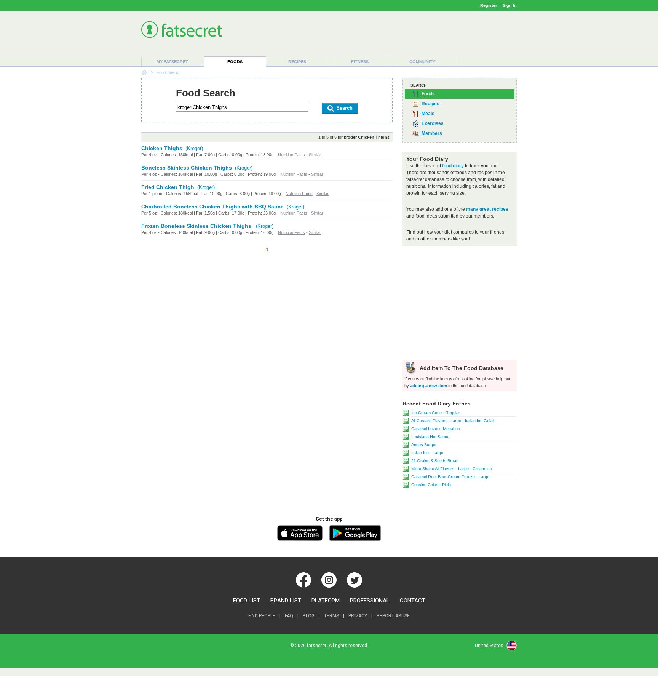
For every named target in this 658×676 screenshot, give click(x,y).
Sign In (510, 5)
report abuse (393, 615)
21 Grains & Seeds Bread (434, 460)
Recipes (297, 61)
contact (412, 600)
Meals (428, 113)
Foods (235, 61)
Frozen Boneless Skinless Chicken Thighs (197, 226)
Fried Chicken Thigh (167, 187)
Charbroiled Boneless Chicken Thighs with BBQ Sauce (212, 206)
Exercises (433, 123)
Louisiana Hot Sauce (430, 436)
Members (432, 133)
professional (370, 600)
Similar (315, 154)
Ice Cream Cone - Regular (435, 412)
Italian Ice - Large (427, 452)
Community (422, 61)
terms (331, 615)
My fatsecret (172, 61)
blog (309, 615)
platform (325, 600)
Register (488, 5)
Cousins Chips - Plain (431, 484)
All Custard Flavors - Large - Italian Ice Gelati (452, 420)
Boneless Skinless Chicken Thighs (186, 168)
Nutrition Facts (291, 154)
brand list (285, 600)
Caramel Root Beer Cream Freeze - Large (450, 476)
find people (261, 615)
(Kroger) (194, 148)
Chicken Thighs (161, 148)
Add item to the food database (460, 368)
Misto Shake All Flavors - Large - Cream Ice (451, 468)
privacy (357, 615)
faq (289, 615)
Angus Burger (424, 444)
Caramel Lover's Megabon (435, 428)
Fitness (360, 61)
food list (246, 600)
